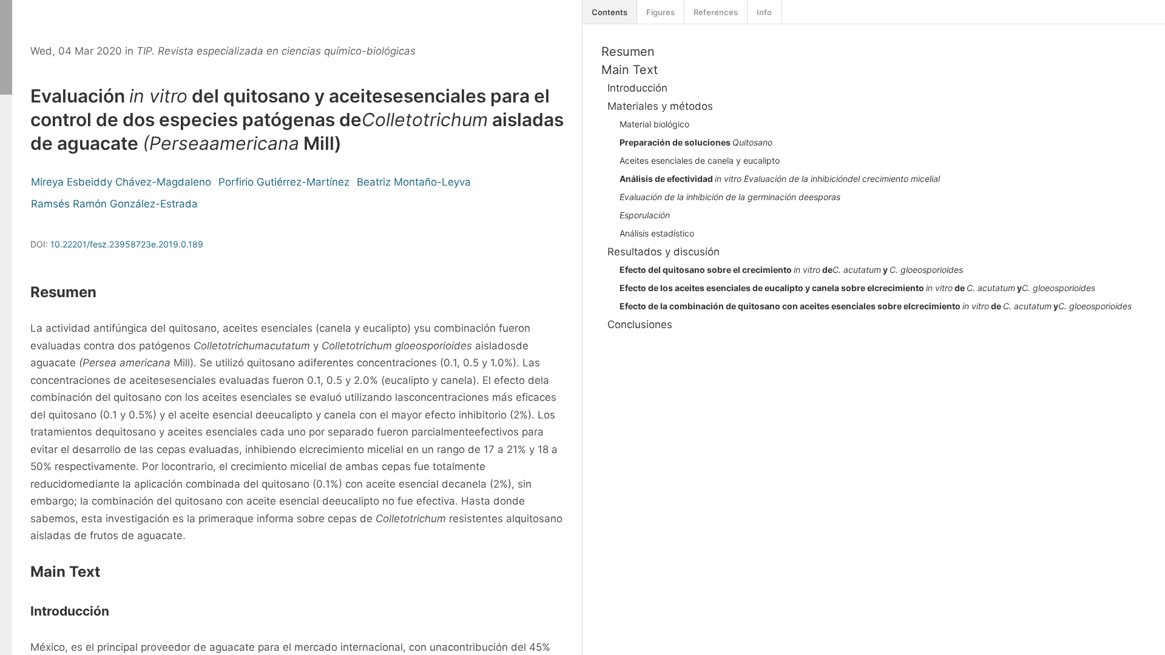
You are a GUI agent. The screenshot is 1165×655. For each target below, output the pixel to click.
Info (764, 12)
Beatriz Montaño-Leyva (414, 182)
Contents (609, 12)
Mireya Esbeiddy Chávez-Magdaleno (121, 182)
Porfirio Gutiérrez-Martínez (284, 182)
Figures (660, 12)
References (716, 12)
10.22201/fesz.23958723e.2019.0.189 (126, 244)
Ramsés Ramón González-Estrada (114, 204)
